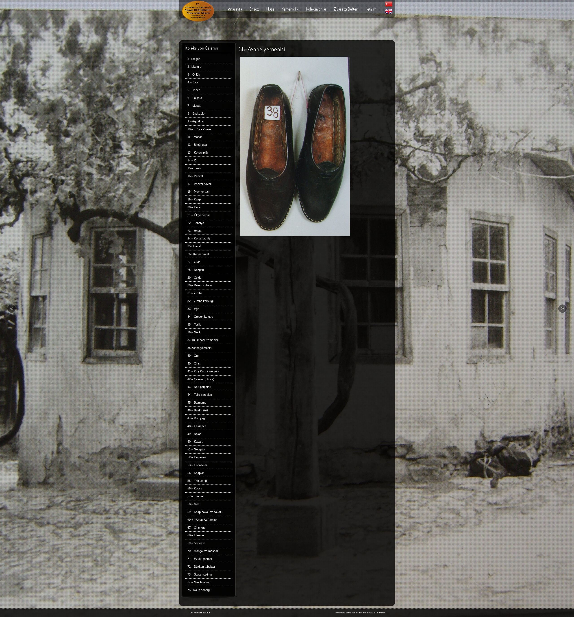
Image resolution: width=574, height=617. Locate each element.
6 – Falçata (194, 98)
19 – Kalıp (194, 199)
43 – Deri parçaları (199, 387)
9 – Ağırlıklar (195, 121)
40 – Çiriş (193, 363)
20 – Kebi (193, 207)
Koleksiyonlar (316, 9)
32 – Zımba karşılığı (200, 301)
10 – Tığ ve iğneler (199, 129)
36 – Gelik (194, 332)
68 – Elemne (195, 535)
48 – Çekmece (196, 426)
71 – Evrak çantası (199, 559)
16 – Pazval (195, 176)
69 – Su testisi (196, 543)
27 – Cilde (193, 262)
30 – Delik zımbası (199, 285)
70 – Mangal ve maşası (202, 551)
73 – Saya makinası (200, 574)
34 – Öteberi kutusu (200, 316)
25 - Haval (194, 246)
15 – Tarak (194, 168)
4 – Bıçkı (193, 82)
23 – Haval (194, 230)
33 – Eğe (193, 309)
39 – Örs (193, 355)
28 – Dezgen (195, 270)
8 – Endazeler (196, 113)
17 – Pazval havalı (199, 184)
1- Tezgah (193, 59)
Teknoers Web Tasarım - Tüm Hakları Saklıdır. (360, 612)
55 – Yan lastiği (197, 480)
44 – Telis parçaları (199, 394)
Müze (270, 9)
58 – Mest (193, 504)
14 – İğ (191, 160)
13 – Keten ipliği (197, 152)
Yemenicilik (290, 9)
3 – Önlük (193, 74)
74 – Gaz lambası (199, 582)
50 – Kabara (195, 441)
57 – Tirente (195, 496)
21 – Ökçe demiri (198, 215)
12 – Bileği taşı (197, 144)
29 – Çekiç (194, 277)
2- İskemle (194, 66)
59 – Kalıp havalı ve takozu (205, 512)
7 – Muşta (193, 105)
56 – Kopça (194, 488)
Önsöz (254, 9)
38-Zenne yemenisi (199, 348)
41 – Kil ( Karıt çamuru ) (203, 371)
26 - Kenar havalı (198, 254)
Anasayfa (235, 9)
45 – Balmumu (196, 402)
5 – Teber (193, 90)
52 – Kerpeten (196, 457)
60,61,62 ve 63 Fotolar (202, 519)
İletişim (371, 9)
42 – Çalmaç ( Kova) (200, 379)
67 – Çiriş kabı (196, 527)
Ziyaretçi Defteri (346, 9)
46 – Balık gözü (197, 410)
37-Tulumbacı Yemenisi (202, 340)
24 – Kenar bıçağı (199, 238)
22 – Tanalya (195, 223)
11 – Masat (194, 137)
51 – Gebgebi (196, 449)
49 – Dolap (194, 434)
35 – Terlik (194, 324)
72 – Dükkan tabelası (201, 566)
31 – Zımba (194, 293)
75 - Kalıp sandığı (199, 590)
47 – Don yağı (196, 418)
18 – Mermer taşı (198, 191)
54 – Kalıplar (195, 473)
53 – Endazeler (197, 465)
